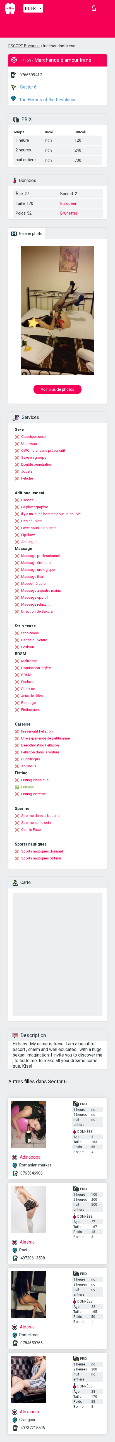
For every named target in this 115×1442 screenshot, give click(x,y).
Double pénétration (36, 464)
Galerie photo (30, 233)
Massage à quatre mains (41, 590)
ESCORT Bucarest (24, 46)
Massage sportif (34, 597)
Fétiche (27, 478)
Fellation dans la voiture (40, 752)
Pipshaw (28, 535)
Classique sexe (33, 436)
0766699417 (31, 74)
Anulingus (29, 542)
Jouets (26, 471)
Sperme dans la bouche (40, 816)
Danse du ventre (34, 640)
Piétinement (30, 710)
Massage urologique (38, 570)
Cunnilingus (30, 759)
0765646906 (31, 1173)
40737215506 (32, 1427)
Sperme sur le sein (36, 823)
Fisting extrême (33, 794)
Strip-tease (30, 633)
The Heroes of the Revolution (47, 99)
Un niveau (29, 443)
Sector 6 (28, 87)
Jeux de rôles (32, 696)
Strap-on (28, 689)
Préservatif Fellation (37, 731)
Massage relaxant (35, 604)
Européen (68, 203)
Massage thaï (32, 576)
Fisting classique (35, 780)
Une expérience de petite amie (45, 738)
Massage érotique (36, 563)
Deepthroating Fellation (40, 745)
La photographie (34, 507)
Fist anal (28, 787)
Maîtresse (29, 661)
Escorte (27, 500)
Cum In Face (31, 829)
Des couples (31, 521)
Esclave (27, 682)
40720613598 (32, 1258)
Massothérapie (33, 583)
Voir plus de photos (57, 389)
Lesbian (27, 647)
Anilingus (28, 766)
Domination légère (36, 668)
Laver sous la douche (38, 528)
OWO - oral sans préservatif (43, 450)
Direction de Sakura (37, 611)
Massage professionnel (40, 556)
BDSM (26, 675)
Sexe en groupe (33, 457)
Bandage (28, 703)
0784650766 (31, 1342)
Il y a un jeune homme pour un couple (51, 514)
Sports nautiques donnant (42, 851)
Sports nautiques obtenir (41, 858)
